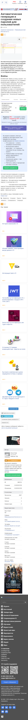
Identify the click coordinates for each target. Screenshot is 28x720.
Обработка (6, 198)
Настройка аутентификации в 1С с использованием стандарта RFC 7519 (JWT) (13, 299)
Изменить (3, 200)
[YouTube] (2, 712)
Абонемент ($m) (9, 561)
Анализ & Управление (11, 615)
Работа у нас (5, 658)
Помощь (4, 656)
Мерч (5, 645)
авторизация (13, 428)
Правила (4, 654)
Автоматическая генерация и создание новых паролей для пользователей (11, 19)
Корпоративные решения (12, 621)
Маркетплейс (8, 627)
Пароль (24, 198)
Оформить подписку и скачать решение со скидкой (14, 127)
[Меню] (2, 2)
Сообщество (5, 650)
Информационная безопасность (13, 517)
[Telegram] (2, 707)
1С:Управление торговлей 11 (12, 534)
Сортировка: (10, 419)
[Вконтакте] (6, 707)
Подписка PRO (6, 652)
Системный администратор (12, 521)
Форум (6, 642)
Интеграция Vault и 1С (9, 273)
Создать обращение (10, 682)
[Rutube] (6, 712)
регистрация (5, 428)
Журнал (6, 606)
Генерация (20, 200)
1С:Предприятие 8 (9, 530)
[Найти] (25, 602)
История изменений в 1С (10, 224)
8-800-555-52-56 (7, 676)
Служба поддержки (10, 664)
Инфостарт (4, 196)
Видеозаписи (8, 636)
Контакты (4, 660)
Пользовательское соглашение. (10, 693)
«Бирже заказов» (19, 141)
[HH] (10, 707)
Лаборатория (8, 612)
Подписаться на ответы (8, 413)
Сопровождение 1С (10, 618)
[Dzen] (14, 707)
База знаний (8, 609)
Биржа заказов (9, 639)
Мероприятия (8, 633)
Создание (12, 198)
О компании (5, 648)
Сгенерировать (12, 200)
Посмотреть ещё (13, 408)
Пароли (19, 198)
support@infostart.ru (8, 678)
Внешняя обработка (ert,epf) (12, 526)
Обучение (7, 624)
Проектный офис (9, 630)
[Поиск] (6, 2)
